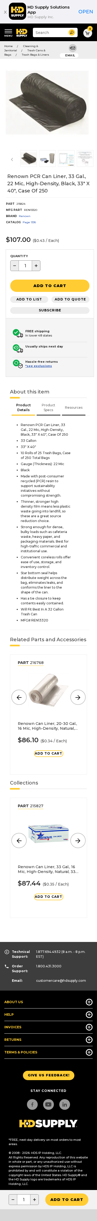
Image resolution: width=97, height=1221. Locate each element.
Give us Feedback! (49, 1075)
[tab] (23, 408)
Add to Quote (70, 299)
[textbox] (25, 266)
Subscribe (50, 310)
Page (29, 222)
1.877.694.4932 (48, 952)
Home (8, 46)
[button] (72, 32)
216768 (31, 662)
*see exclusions (38, 366)
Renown (24, 216)
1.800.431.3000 (48, 966)
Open (85, 12)
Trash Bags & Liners (35, 54)
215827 (30, 805)
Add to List (29, 299)
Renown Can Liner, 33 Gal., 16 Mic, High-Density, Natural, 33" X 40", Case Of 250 (47, 869)
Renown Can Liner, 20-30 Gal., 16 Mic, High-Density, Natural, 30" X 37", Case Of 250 (47, 726)
